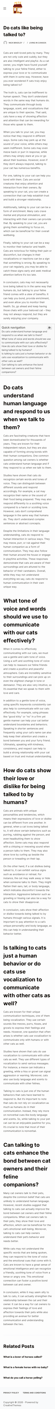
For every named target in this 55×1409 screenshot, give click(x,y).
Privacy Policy (11, 1393)
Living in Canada (37, 43)
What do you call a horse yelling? (22, 1377)
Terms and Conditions (34, 1393)
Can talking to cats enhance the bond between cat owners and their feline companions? (22, 368)
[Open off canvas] (4, 8)
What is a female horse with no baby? (25, 1367)
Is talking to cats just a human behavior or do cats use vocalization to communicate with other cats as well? (26, 357)
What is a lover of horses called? (22, 1356)
